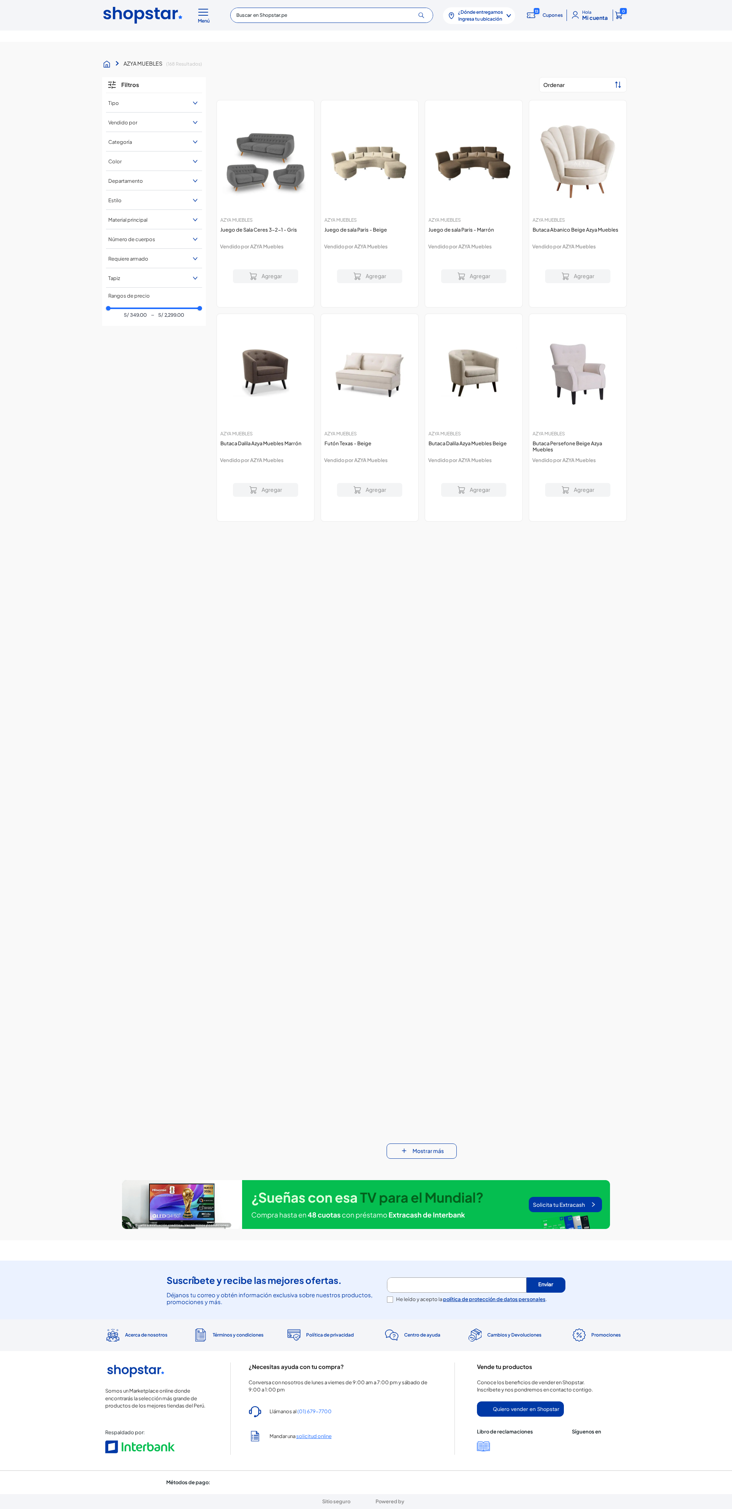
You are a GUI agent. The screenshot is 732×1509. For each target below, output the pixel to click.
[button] (205, 15)
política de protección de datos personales (494, 1283)
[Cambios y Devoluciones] (504, 1319)
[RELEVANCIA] (583, 84)
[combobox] (331, 15)
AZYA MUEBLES (143, 63)
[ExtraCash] (366, 1205)
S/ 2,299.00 (167, 315)
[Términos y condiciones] (228, 1319)
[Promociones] (596, 1319)
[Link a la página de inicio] (108, 64)
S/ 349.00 (135, 315)
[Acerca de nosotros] (136, 1319)
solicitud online (314, 1420)
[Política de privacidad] (320, 1319)
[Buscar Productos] (424, 15)
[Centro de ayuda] (412, 1319)
